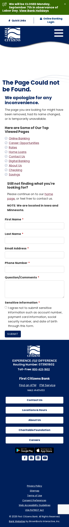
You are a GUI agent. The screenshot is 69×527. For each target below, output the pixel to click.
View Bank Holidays (34, 11)
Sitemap (34, 490)
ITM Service (47, 385)
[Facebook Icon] (24, 458)
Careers (34, 440)
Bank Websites (17, 521)
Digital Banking (19, 161)
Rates (13, 147)
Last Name (13, 234)
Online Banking (19, 138)
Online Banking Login (52, 20)
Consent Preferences (34, 500)
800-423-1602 (41, 369)
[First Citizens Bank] (22, 31)
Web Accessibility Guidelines (34, 505)
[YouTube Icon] (45, 458)
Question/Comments (21, 277)
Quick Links (18, 20)
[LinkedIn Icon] (38, 458)
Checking (15, 170)
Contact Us (17, 156)
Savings (14, 174)
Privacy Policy (34, 486)
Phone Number (16, 263)
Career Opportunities (24, 143)
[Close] (65, 4)
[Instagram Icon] (31, 458)
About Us (15, 165)
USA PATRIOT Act (34, 510)
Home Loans (17, 152)
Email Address (15, 248)
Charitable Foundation (34, 430)
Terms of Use (34, 495)
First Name (13, 219)
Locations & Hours (34, 410)
